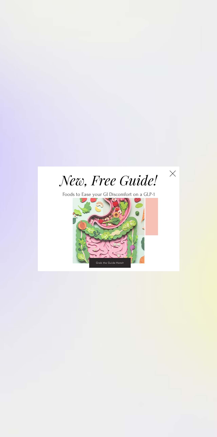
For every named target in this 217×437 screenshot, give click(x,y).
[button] (173, 174)
